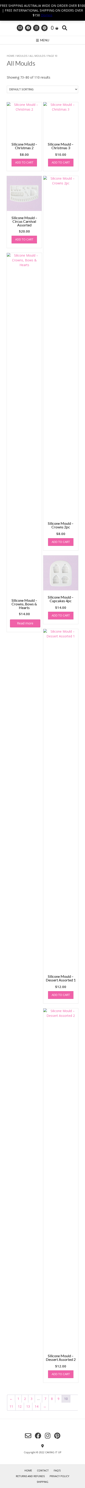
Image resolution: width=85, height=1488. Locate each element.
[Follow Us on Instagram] (36, 28)
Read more (25, 623)
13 (28, 1406)
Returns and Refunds (30, 1476)
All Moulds (37, 55)
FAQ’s (57, 1470)
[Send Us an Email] (20, 28)
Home (10, 55)
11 (11, 1406)
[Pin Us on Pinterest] (44, 28)
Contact (43, 1470)
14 (36, 1406)
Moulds (22, 55)
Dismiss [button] (46, 15)
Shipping (42, 1481)
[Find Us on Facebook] (28, 28)
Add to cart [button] (24, 162)
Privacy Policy (59, 1476)
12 (20, 1406)
